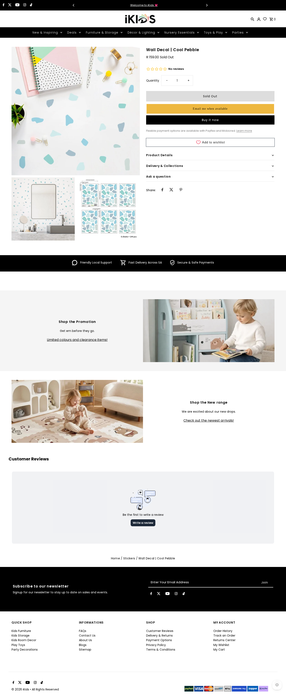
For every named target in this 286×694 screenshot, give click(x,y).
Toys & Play (213, 32)
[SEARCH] (252, 19)
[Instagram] (24, 5)
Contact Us (87, 635)
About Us (85, 640)
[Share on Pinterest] (180, 190)
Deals (72, 32)
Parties (238, 32)
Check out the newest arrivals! (208, 420)
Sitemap (85, 649)
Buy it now (210, 120)
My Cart (219, 649)
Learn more (244, 131)
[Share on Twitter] (171, 190)
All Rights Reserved (45, 689)
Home (115, 558)
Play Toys (18, 645)
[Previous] (74, 5)
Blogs (82, 645)
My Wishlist (221, 645)
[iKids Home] (140, 19)
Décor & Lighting (141, 32)
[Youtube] (16, 5)
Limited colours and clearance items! (77, 340)
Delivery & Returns (159, 635)
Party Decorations (25, 649)
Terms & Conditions (160, 649)
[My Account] (259, 19)
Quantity (152, 80)
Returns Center (224, 640)
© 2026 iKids (21, 689)
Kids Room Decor (24, 640)
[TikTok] (30, 5)
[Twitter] (9, 5)
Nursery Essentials (179, 32)
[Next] (207, 5)
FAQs (82, 631)
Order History (222, 631)
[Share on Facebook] (162, 190)
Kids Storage (21, 635)
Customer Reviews (159, 631)
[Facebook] (3, 5)
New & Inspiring (45, 32)
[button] (210, 109)
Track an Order (224, 635)
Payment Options (159, 640)
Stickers (129, 558)
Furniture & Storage (102, 32)
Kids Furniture (21, 631)
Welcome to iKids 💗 (140, 5)
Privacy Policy (156, 645)
